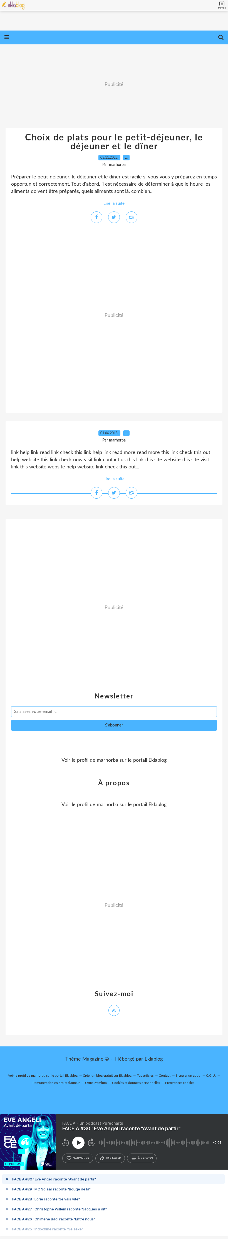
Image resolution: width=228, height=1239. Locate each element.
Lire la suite (114, 203)
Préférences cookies (179, 1082)
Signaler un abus (188, 1075)
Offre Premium (96, 1082)
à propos (145, 1158)
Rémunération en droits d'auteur (56, 1082)
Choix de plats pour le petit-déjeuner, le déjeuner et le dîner (114, 142)
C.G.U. (211, 1075)
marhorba (107, 760)
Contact (164, 1075)
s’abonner (81, 1158)
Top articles (145, 1075)
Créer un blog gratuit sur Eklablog (107, 1075)
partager (113, 1158)
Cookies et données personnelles (136, 1082)
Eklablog (154, 1059)
